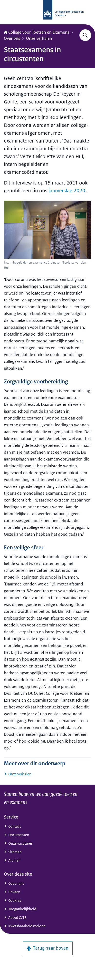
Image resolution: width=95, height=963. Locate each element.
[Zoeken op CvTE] (85, 35)
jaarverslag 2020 (66, 190)
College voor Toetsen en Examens (38, 32)
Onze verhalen (39, 38)
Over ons (12, 38)
